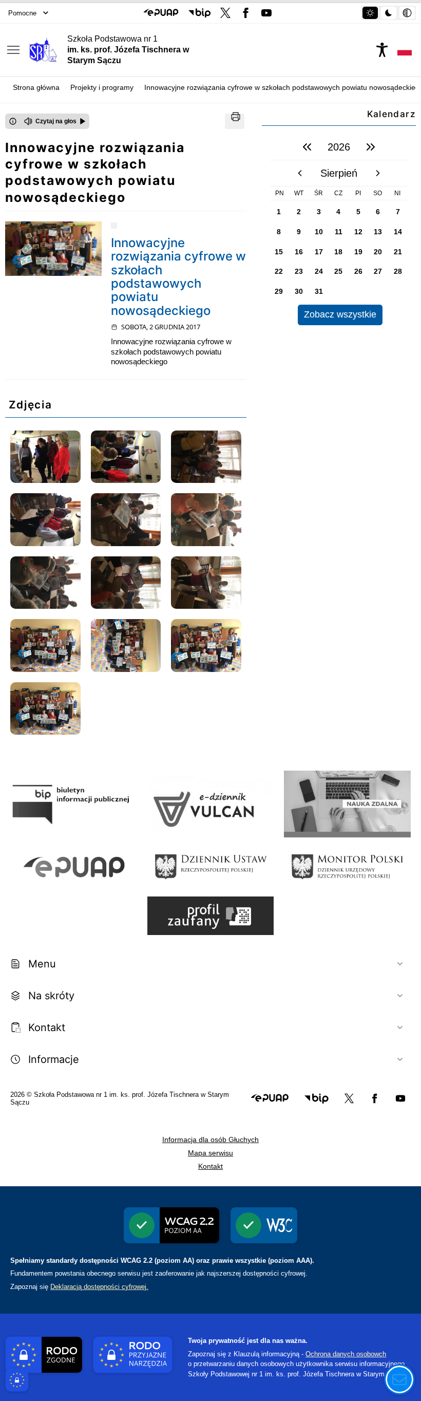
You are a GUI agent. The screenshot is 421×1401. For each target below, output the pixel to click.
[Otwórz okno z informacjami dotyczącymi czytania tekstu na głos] (13, 121)
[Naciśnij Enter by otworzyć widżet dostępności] (382, 50)
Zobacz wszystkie (340, 314)
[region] (339, 229)
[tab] (370, 13)
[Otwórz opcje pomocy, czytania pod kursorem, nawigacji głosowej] (399, 1379)
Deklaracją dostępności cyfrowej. (99, 1287)
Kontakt (210, 1166)
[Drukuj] (234, 121)
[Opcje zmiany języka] (404, 50)
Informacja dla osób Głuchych (210, 1139)
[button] (161, 13)
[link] (53, 248)
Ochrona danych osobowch (345, 1354)
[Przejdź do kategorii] (114, 225)
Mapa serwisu (210, 1153)
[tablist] (388, 13)
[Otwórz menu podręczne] (13, 50)
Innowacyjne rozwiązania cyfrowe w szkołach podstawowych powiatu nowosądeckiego (178, 276)
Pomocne (22, 13)
